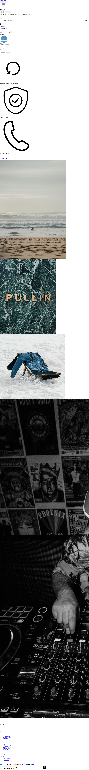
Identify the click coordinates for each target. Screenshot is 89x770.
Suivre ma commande (7, 743)
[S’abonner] (11, 32)
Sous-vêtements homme (8, 737)
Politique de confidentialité (17, 766)
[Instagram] (2, 159)
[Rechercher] (3, 2)
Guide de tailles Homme (8, 752)
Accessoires (6, 738)
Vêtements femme (7, 735)
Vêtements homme (7, 736)
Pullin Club (6, 749)
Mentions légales (7, 762)
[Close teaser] (16, 767)
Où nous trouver (6, 760)
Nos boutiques (4, 7)
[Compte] (0, 12)
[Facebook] (0, 159)
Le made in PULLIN (7, 759)
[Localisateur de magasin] (4, 12)
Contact (5, 742)
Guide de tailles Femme (8, 753)
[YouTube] (6, 159)
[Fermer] (1, 18)
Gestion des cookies (25, 766)
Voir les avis (2, 48)
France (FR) (2, 10)
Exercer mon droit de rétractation (9, 745)
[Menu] (1, 2)
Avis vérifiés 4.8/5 (7, 748)
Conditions (30, 14)
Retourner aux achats (3, 28)
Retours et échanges (7, 747)
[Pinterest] (3, 159)
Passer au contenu (3, 0)
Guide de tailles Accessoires (8, 754)
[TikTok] (5, 159)
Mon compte (6, 746)
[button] (8, 768)
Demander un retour (7, 744)
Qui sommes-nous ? (7, 758)
